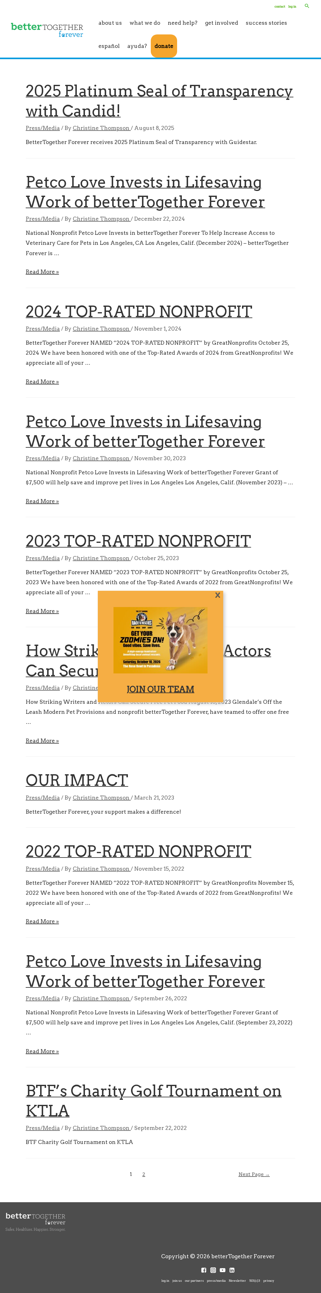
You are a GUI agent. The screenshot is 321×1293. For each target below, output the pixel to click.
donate (164, 46)
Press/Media (43, 128)
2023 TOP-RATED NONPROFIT (138, 541)
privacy (268, 1280)
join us (177, 1280)
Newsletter (237, 1280)
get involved (221, 22)
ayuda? (137, 46)
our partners (194, 1280)
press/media (216, 1280)
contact (280, 6)
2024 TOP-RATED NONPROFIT (139, 311)
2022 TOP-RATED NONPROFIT (138, 851)
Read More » (42, 271)
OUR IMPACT (77, 780)
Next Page (254, 1174)
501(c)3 (254, 1280)
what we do (144, 22)
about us (110, 22)
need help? (182, 22)
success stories (266, 22)
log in (292, 6)
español (109, 46)
